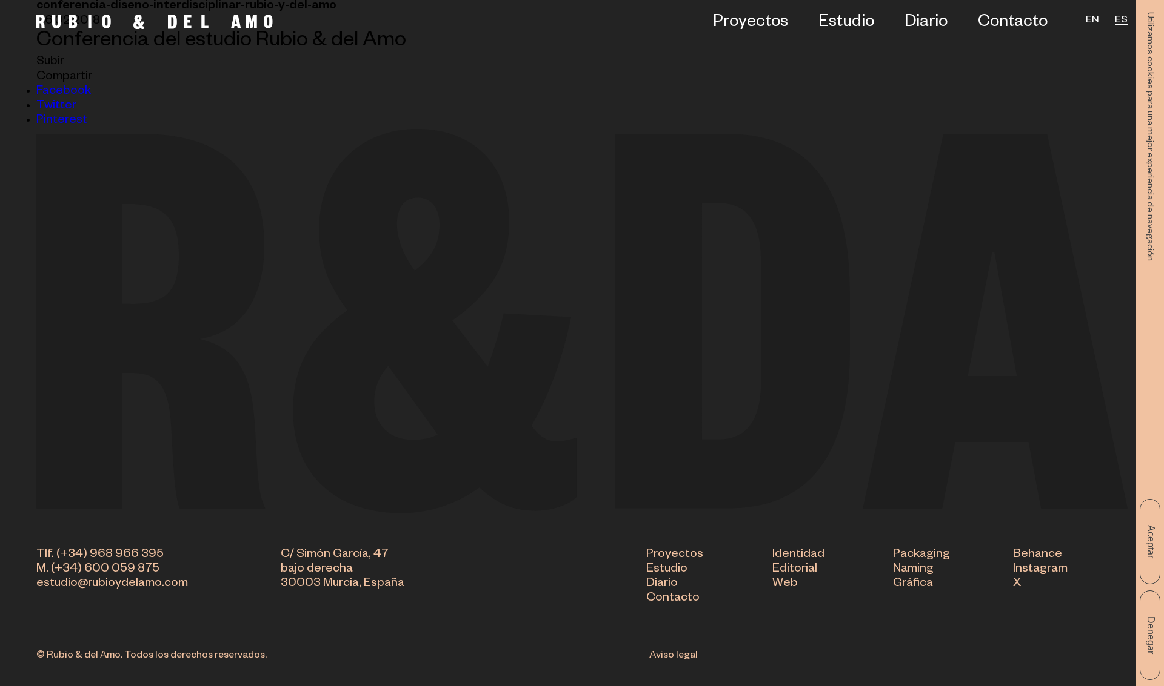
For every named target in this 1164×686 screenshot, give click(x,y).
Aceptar (1151, 541)
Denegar (1151, 635)
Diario (926, 24)
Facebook (63, 92)
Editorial (794, 569)
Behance (1037, 555)
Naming (913, 569)
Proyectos (750, 24)
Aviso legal (673, 656)
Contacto (1013, 24)
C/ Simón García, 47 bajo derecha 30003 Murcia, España (342, 570)
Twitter (56, 106)
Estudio (846, 24)
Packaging (921, 555)
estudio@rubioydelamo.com (112, 584)
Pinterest (61, 121)
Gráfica (913, 584)
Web (785, 584)
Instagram (1040, 569)
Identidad (798, 555)
